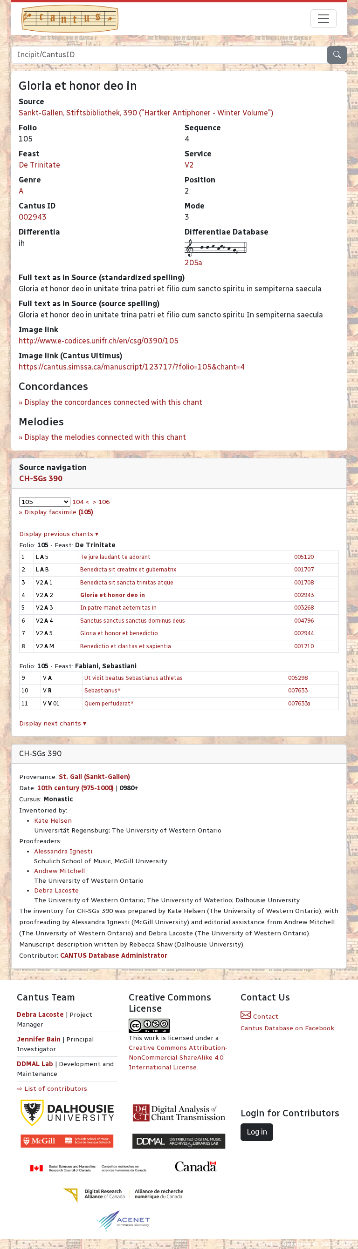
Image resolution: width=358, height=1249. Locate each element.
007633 (298, 690)
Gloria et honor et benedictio (119, 633)
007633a (299, 703)
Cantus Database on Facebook (287, 1028)
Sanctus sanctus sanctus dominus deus (132, 620)
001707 (304, 569)
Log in (257, 1132)
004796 (304, 620)
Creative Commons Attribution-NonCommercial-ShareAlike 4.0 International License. (178, 1057)
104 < (80, 502)
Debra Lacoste (56, 890)
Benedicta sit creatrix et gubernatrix (128, 569)
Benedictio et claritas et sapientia (125, 646)
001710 (304, 646)
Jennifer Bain (39, 1039)
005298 (298, 677)
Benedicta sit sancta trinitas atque (126, 582)
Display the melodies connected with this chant (105, 437)
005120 (304, 556)
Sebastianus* (102, 690)
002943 (33, 217)
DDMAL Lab (35, 1064)
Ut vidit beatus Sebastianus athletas (133, 677)
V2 (189, 165)
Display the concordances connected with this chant (113, 402)
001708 (304, 582)
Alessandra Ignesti (63, 851)
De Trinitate (39, 165)
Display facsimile (58, 512)
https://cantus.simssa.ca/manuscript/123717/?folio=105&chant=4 (132, 367)
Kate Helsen (53, 821)
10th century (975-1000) (75, 788)
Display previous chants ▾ (58, 534)
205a (193, 262)
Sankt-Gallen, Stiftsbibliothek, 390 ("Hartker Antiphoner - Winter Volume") (146, 112)
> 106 (101, 502)
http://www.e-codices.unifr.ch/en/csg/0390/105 (99, 340)
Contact (264, 1017)
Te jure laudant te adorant (115, 556)
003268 (304, 607)
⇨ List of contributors (52, 1089)
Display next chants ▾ (52, 723)
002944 (304, 633)
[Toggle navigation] (323, 18)
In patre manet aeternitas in (118, 607)
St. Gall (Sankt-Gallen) (94, 777)
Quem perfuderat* (109, 703)
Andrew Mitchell (59, 871)
